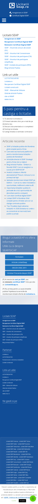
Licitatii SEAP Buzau (26, 467)
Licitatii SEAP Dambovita (13, 467)
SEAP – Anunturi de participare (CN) (18, 56)
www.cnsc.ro (9, 99)
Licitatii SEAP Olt (22, 452)
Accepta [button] (22, 501)
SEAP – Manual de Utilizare (15, 90)
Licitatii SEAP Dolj (22, 472)
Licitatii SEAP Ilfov (26, 454)
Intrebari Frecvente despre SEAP (19, 273)
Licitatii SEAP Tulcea (24, 441)
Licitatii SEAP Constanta (24, 477)
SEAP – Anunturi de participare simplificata (16, 60)
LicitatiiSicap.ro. (11, 284)
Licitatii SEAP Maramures (13, 454)
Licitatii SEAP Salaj (11, 449)
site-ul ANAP (9, 96)
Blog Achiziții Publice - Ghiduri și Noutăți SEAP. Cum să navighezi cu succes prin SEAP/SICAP (20, 167)
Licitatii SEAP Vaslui (11, 444)
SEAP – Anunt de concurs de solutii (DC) (18, 49)
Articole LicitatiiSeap (19, 262)
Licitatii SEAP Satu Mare (27, 446)
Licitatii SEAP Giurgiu (25, 465)
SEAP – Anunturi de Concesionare (17, 53)
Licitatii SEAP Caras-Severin (13, 462)
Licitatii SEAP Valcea (11, 475)
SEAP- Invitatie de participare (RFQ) (18, 65)
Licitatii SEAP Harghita (12, 483)
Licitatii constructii (11, 87)
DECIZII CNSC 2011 (19, 268)
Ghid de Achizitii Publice (13, 93)
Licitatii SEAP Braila (27, 462)
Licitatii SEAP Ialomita (12, 457)
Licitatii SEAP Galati (11, 477)
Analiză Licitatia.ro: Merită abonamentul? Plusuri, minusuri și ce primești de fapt (21, 175)
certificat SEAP (19, 282)
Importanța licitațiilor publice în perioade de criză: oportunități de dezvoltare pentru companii (19, 190)
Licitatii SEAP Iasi (24, 483)
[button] (33, 498)
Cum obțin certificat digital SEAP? (19, 196)
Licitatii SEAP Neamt (11, 452)
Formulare (19, 257)
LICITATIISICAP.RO (12, 78)
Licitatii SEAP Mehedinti (23, 449)
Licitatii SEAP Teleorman (13, 446)
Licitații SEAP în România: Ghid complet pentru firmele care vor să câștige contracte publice (20, 201)
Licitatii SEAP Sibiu (23, 475)
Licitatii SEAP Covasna (23, 459)
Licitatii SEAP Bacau (24, 470)
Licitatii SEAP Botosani (12, 465)
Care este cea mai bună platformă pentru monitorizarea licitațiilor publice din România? (19, 154)
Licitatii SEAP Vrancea (12, 441)
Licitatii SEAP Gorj (11, 459)
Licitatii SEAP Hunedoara (26, 457)
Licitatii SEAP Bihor (11, 480)
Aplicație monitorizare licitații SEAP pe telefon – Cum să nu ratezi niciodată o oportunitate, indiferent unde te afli (21, 182)
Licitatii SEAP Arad (23, 480)
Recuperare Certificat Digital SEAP (17, 84)
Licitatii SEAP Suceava (24, 444)
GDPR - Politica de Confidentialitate (17, 497)
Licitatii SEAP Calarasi (12, 470)
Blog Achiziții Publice (12, 68)
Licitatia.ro (8, 81)
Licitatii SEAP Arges (11, 472)
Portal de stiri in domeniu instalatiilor (13, 360)
